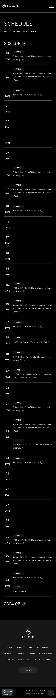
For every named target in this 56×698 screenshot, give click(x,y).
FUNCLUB (10, 660)
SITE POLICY (42, 690)
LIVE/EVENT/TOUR (19, 31)
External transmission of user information (34, 694)
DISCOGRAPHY (42, 647)
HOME (9, 647)
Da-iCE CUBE (23, 660)
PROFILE (22, 653)
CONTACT (28, 670)
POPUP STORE (45, 653)
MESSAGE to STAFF (42, 660)
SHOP (32, 653)
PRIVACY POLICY (31, 690)
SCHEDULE (9, 653)
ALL (5, 31)
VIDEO (29, 647)
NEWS (19, 647)
